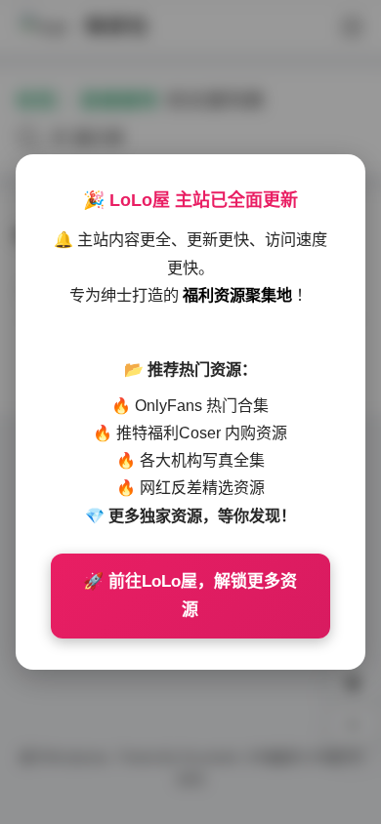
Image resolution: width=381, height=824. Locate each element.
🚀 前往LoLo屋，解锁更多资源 (190, 596)
